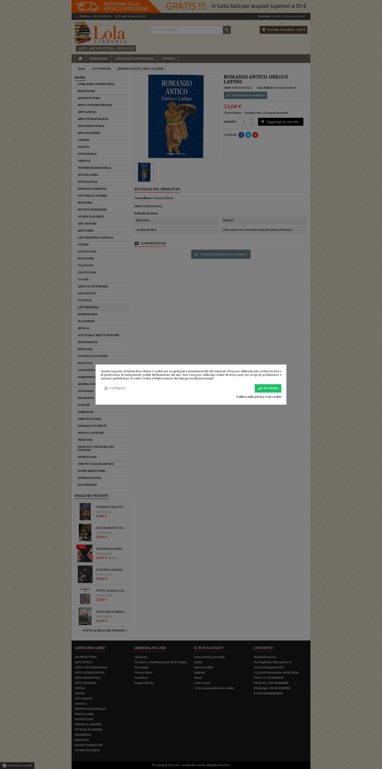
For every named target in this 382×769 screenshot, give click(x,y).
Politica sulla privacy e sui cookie (258, 397)
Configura (114, 388)
